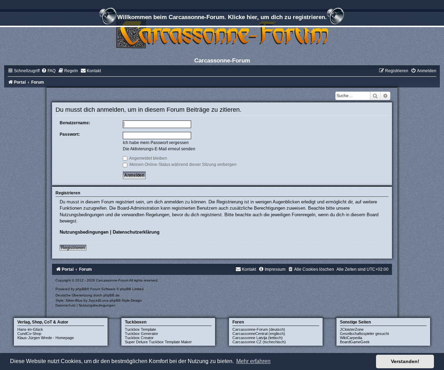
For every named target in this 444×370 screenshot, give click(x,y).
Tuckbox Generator (141, 333)
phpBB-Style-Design (126, 300)
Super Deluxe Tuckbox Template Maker (158, 342)
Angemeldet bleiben (147, 158)
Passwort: (70, 134)
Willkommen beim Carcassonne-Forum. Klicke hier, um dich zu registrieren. (222, 17)
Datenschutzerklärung (136, 232)
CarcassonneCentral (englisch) (258, 333)
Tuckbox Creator (139, 338)
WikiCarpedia (351, 338)
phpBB (81, 289)
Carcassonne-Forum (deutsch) (258, 329)
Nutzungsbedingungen (84, 232)
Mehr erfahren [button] (253, 361)
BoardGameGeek (355, 342)
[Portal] (222, 33)
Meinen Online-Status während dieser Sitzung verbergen (182, 164)
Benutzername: (75, 122)
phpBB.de (111, 295)
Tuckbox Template (140, 329)
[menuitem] (48, 70)
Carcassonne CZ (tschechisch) (259, 342)
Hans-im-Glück (30, 329)
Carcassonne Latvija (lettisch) (257, 338)
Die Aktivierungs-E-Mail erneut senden (159, 148)
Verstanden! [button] (405, 361)
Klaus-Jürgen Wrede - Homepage (45, 338)
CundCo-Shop (29, 333)
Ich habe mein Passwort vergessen (156, 142)
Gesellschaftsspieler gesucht (364, 333)
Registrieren (73, 247)
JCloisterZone (352, 329)
